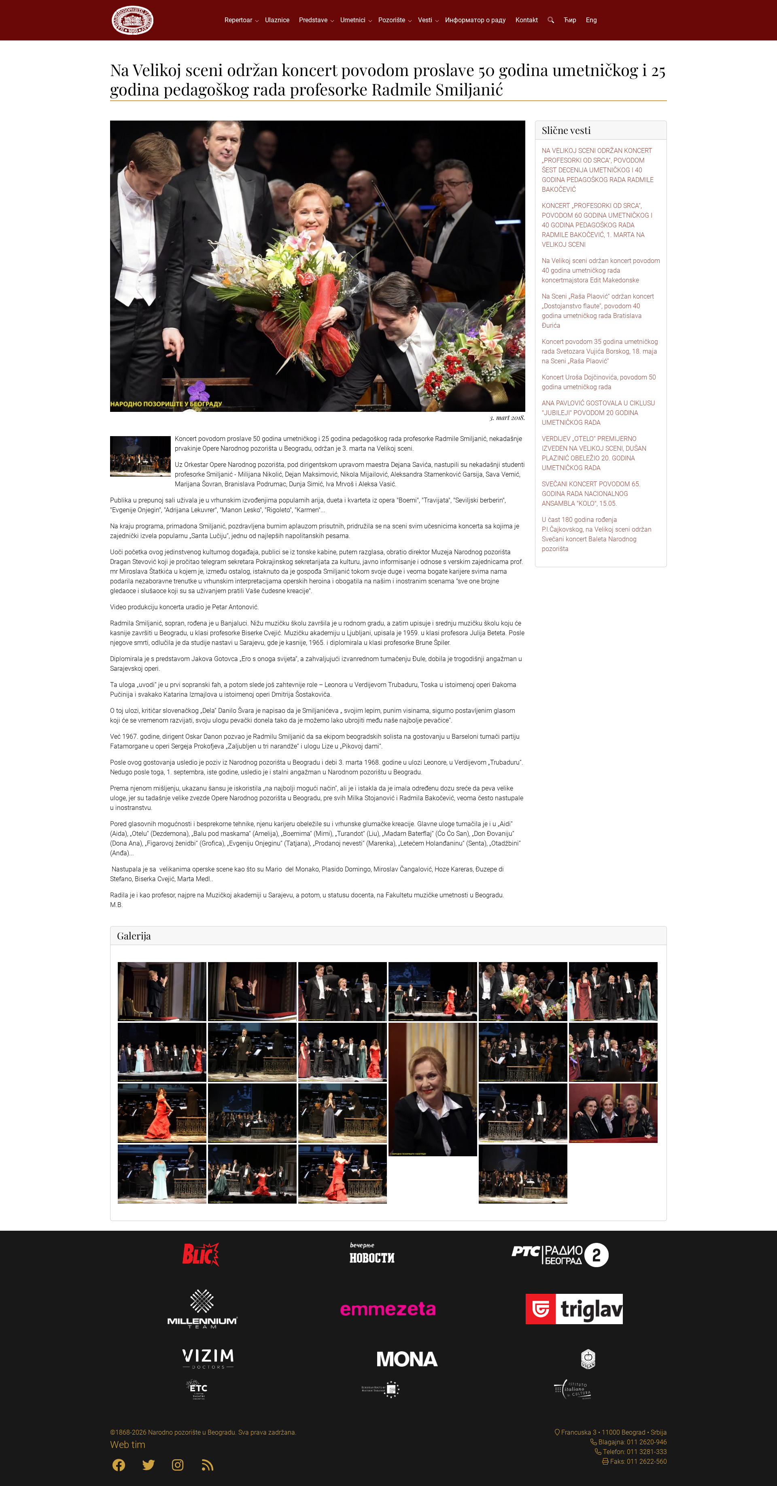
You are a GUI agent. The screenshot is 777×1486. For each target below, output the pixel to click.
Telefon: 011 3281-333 (634, 1452)
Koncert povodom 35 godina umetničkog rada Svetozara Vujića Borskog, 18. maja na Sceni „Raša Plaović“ (600, 351)
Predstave (315, 20)
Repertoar (240, 20)
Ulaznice (277, 20)
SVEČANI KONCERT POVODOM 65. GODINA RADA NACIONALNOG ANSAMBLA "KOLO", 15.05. (591, 493)
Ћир (570, 20)
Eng (591, 20)
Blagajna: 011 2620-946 (632, 1442)
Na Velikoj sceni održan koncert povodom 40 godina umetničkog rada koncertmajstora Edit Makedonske (601, 270)
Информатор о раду (475, 20)
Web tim (127, 1444)
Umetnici (354, 20)
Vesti (426, 20)
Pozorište (393, 20)
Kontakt (527, 20)
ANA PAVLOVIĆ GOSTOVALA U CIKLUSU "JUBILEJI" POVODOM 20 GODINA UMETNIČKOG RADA (598, 412)
